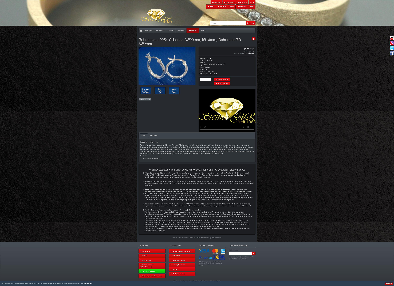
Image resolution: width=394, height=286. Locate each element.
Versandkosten (250, 53)
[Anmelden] (253, 253)
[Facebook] (392, 53)
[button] (252, 2)
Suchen (251, 23)
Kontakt (144, 256)
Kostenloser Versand (179, 260)
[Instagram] (392, 43)
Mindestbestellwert (178, 274)
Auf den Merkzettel (222, 83)
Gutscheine (176, 256)
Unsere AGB (146, 260)
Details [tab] (144, 136)
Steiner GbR (213, 74)
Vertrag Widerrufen (148, 271)
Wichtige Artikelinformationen (181, 251)
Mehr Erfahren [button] (88, 283)
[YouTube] (392, 38)
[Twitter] (392, 48)
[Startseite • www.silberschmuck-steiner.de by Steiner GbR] (162, 13)
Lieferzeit (175, 269)
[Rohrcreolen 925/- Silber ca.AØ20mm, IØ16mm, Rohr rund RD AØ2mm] (146, 90)
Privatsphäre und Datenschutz (152, 276)
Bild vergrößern (144, 99)
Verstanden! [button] (388, 283)
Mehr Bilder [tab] (153, 136)
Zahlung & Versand (178, 265)
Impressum (146, 251)
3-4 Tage (208, 58)
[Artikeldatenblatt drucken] (253, 38)
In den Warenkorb (223, 79)
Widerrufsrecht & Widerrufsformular (146, 266)
